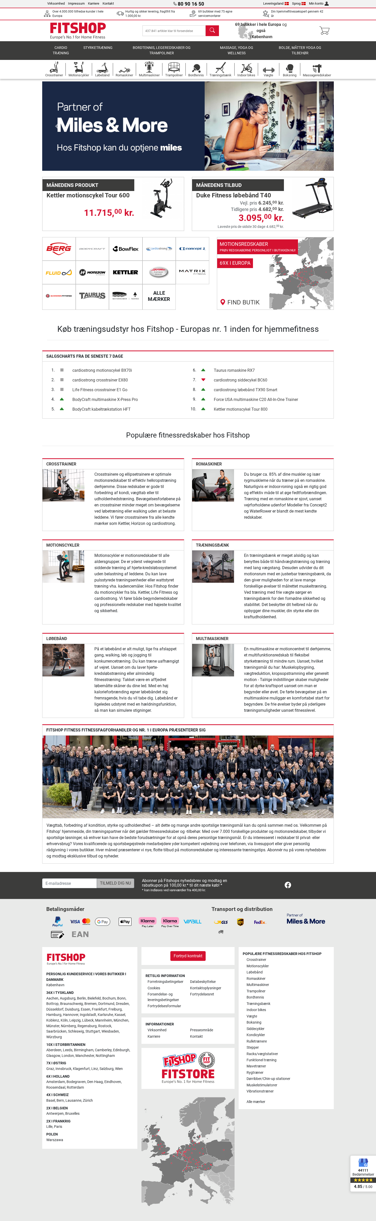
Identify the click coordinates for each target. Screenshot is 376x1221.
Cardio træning (61, 51)
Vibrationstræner (260, 1091)
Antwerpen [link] (55, 1113)
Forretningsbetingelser (165, 982)
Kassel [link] (120, 1015)
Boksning (254, 1022)
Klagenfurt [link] (81, 1069)
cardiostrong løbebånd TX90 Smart (245, 389)
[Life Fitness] (159, 272)
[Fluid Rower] (58, 272)
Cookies (154, 988)
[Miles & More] (306, 918)
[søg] (212, 30)
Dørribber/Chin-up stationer (268, 1079)
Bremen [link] (90, 1004)
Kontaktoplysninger (205, 988)
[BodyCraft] (92, 248)
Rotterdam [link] (75, 1087)
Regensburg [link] (87, 1026)
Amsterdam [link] (55, 1082)
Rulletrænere (257, 1041)
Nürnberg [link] (68, 1026)
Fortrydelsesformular (164, 1006)
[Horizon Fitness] (92, 272)
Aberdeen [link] (53, 1050)
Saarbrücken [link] (56, 1031)
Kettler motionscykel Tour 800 (241, 409)
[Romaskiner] (213, 485)
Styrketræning (98, 48)
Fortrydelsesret (202, 994)
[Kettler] (125, 272)
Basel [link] (50, 1100)
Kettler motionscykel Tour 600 (88, 195)
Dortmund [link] (106, 1004)
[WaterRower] (125, 295)
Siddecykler (255, 1029)
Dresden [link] (122, 1004)
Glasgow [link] (53, 1056)
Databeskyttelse (203, 982)
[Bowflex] (125, 248)
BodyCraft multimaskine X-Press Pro (105, 399)
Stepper (253, 1047)
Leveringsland (273, 3)
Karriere (93, 3)
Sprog (296, 3)
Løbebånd (56, 638)
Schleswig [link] (76, 1031)
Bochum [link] (109, 998)
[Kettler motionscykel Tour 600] (163, 197)
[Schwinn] (58, 295)
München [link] (121, 1020)
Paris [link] (58, 1126)
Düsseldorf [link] (54, 1009)
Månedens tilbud (219, 185)
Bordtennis (255, 997)
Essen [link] (85, 1009)
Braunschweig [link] (71, 1004)
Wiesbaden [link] (110, 1031)
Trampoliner (256, 991)
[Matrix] (192, 272)
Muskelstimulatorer (262, 1085)
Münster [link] (52, 1026)
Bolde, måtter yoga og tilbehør (300, 51)
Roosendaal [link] (55, 1087)
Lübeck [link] (88, 1020)
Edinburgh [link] (121, 1050)
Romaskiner (209, 464)
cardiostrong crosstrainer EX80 (100, 380)
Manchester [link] (84, 1056)
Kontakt (108, 3)
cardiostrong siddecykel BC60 (240, 380)
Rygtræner (255, 1072)
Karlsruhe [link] (105, 1015)
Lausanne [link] (73, 1100)
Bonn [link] (121, 998)
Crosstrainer (61, 464)
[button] (56, 126)
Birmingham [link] (83, 1050)
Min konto (316, 3)
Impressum (76, 3)
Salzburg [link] (106, 1069)
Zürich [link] (88, 1100)
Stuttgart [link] (92, 1031)
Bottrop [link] (52, 1004)
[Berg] (58, 248)
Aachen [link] (52, 998)
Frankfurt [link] (99, 1009)
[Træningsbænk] (213, 566)
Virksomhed (56, 3)
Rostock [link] (104, 1026)
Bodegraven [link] (76, 1082)
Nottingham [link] (105, 1056)
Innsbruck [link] (63, 1069)
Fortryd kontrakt (188, 955)
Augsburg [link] (67, 998)
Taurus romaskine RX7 (234, 370)
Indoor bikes (256, 1010)
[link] (275, 273)
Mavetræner (256, 1066)
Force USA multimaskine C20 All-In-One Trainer (256, 399)
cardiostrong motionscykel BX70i (102, 370)
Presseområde (201, 1030)
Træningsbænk (212, 545)
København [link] (55, 985)
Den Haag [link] (95, 1082)
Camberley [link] (103, 1050)
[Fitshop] (78, 30)
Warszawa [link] (54, 1140)
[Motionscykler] (63, 566)
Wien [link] (119, 1069)
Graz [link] (50, 1069)
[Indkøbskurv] (326, 31)
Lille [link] (49, 1126)
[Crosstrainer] (63, 485)
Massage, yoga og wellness (236, 51)
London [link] (68, 1056)
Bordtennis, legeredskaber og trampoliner (162, 51)
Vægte (252, 1016)
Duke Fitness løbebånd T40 (233, 195)
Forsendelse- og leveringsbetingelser (163, 997)
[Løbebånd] (63, 659)
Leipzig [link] (75, 1020)
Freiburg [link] (115, 1009)
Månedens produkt (72, 185)
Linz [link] (94, 1069)
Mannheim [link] (103, 1020)
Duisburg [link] (72, 1009)
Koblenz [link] (52, 1020)
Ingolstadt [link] (88, 1015)
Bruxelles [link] (72, 1113)
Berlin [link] (81, 998)
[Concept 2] (192, 248)
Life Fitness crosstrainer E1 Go (99, 389)
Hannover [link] (70, 1015)
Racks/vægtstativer (262, 1054)
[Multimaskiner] (213, 659)
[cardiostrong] (159, 248)
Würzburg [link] (54, 1037)
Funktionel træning (262, 1060)
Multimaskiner (212, 638)
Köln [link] (64, 1020)
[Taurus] (92, 295)
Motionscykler (62, 545)
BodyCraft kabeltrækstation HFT (101, 409)
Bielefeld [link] (94, 998)
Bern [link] (60, 1100)
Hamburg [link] (53, 1015)
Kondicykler (256, 1035)
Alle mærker (256, 1102)
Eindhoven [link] (112, 1082)
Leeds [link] (67, 1050)
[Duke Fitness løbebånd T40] (313, 197)
